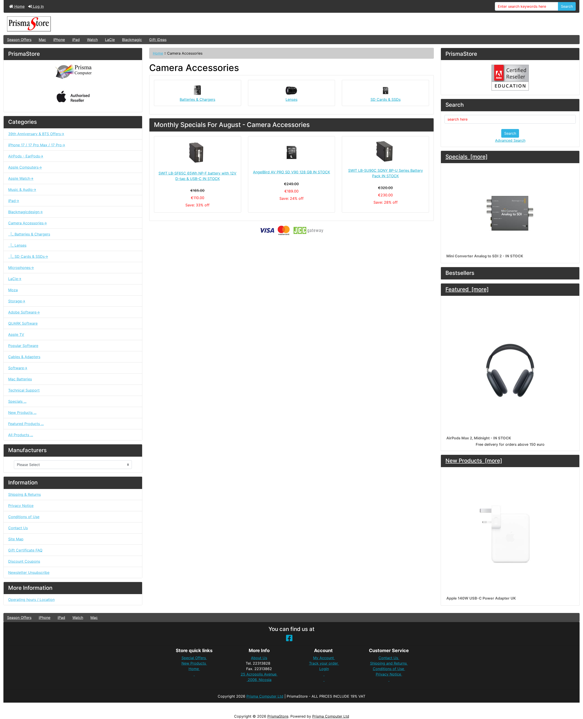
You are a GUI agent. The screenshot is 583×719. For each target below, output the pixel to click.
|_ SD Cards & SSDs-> (28, 256)
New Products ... (22, 412)
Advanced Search (510, 140)
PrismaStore (277, 716)
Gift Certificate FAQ (25, 550)
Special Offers (194, 658)
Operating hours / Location (31, 599)
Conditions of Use (23, 516)
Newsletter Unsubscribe (28, 572)
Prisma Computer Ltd (264, 696)
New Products (194, 663)
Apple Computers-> (25, 167)
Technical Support (24, 390)
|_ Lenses (17, 245)
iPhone (59, 39)
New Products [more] (473, 460)
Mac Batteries (20, 379)
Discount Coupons (24, 561)
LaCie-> (14, 278)
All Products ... (20, 435)
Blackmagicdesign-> (25, 212)
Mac (42, 39)
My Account (324, 658)
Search (567, 6)
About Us (259, 658)
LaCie (110, 39)
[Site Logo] (291, 23)
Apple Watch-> (20, 178)
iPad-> (13, 200)
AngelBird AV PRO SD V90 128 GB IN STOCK (291, 172)
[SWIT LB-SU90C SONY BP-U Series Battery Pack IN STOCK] (385, 151)
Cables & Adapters (24, 356)
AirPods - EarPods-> (25, 156)
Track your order (324, 663)
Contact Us (18, 528)
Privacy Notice (20, 505)
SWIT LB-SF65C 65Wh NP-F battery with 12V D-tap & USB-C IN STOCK (197, 176)
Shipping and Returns (389, 663)
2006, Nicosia (259, 679)
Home (19, 6)
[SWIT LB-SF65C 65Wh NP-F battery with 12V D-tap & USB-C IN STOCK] (197, 152)
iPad (76, 39)
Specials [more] (466, 156)
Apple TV (16, 334)
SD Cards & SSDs (386, 99)
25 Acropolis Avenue (259, 674)
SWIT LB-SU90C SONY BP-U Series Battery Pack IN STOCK (385, 173)
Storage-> (16, 301)
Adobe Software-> (24, 312)
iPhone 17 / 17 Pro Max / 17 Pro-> (36, 145)
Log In (38, 6)
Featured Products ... (26, 423)
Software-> (17, 368)
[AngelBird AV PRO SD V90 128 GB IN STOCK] (291, 152)
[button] (574, 696)
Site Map (15, 539)
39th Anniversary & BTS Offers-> (36, 134)
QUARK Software (23, 323)
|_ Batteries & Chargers (29, 234)
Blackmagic (132, 39)
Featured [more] (467, 289)
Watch (92, 39)
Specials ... (17, 401)
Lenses (291, 99)
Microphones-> (21, 267)
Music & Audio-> (22, 189)
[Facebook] (289, 639)
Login (324, 668)
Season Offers (19, 39)
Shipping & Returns (24, 494)
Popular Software (23, 345)
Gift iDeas (157, 39)
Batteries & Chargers (197, 99)
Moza (13, 290)
